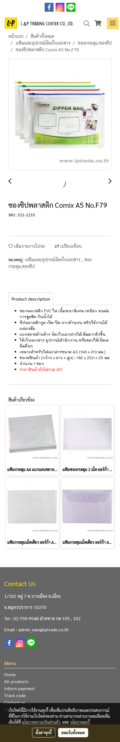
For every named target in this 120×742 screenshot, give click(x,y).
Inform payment (19, 688)
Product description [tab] (30, 299)
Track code (15, 695)
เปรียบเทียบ (70, 246)
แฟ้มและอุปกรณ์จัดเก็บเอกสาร (53, 259)
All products (16, 681)
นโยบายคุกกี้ (80, 721)
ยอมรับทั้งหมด (73, 732)
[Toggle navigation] (113, 23)
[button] (84, 23)
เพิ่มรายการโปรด (29, 246)
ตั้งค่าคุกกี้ (44, 732)
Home (10, 674)
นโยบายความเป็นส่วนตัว (41, 721)
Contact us (14, 702)
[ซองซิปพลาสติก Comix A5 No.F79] (60, 114)
